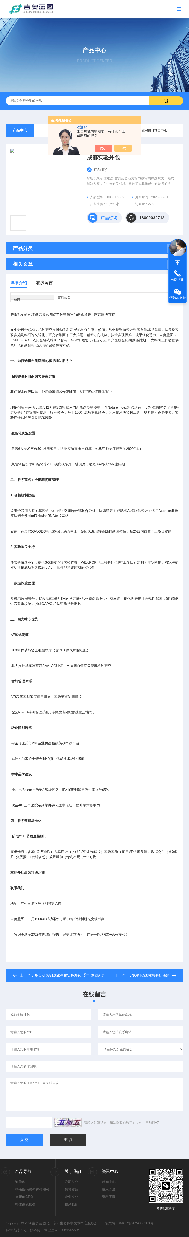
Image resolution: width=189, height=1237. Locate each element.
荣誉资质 (71, 1189)
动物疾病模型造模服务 (32, 1189)
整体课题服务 (25, 1204)
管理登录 (51, 1230)
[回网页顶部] (177, 262)
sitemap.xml (71, 1230)
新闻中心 (109, 1182)
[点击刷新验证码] (68, 1122)
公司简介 (71, 1182)
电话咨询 (177, 280)
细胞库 (20, 1182)
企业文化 (71, 1197)
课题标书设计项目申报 (151, 130)
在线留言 (44, 282)
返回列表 (98, 975)
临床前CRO (24, 1197)
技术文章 (109, 1189)
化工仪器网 (31, 1230)
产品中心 (20, 130)
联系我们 (71, 1204)
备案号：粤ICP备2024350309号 (129, 1223)
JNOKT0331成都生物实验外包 (57, 975)
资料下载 (109, 1197)
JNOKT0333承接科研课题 (149, 975)
